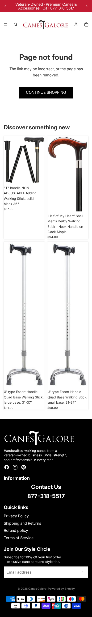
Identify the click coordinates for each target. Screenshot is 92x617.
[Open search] (15, 24)
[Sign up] (82, 572)
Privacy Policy (16, 516)
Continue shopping (46, 92)
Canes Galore (37, 588)
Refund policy (16, 530)
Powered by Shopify (61, 588)
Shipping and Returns (22, 523)
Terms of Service (18, 537)
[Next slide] (87, 6)
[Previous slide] (5, 6)
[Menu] (5, 24)
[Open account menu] (76, 24)
